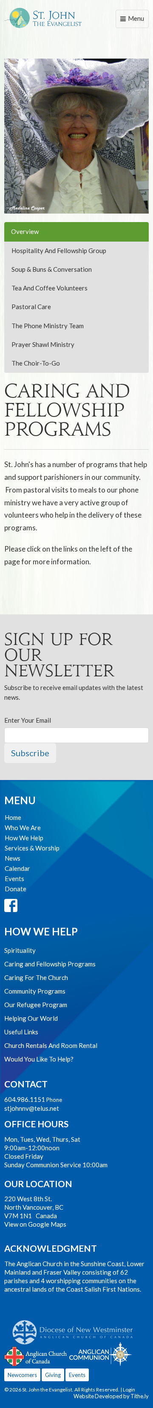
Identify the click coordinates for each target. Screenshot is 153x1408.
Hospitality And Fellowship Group (58, 250)
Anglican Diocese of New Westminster (75, 1328)
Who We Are (23, 827)
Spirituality (20, 950)
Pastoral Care (31, 306)
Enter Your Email (27, 720)
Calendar (17, 868)
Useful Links (21, 1032)
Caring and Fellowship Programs (50, 964)
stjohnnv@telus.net (31, 1108)
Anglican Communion (100, 1354)
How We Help (24, 838)
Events (14, 878)
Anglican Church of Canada (36, 1355)
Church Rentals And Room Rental (50, 1045)
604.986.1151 (24, 1099)
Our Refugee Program (35, 1004)
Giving (53, 1374)
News (12, 858)
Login (129, 1389)
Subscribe (30, 753)
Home (13, 817)
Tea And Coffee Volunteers (49, 288)
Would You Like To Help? (39, 1059)
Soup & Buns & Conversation (51, 269)
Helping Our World (31, 1018)
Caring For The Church (36, 977)
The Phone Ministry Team (47, 325)
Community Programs (34, 991)
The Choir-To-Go (35, 363)
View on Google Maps (35, 1224)
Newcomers (22, 1374)
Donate (15, 889)
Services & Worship (32, 848)
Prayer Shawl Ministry (42, 344)
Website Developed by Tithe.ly (111, 1396)
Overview (25, 231)
